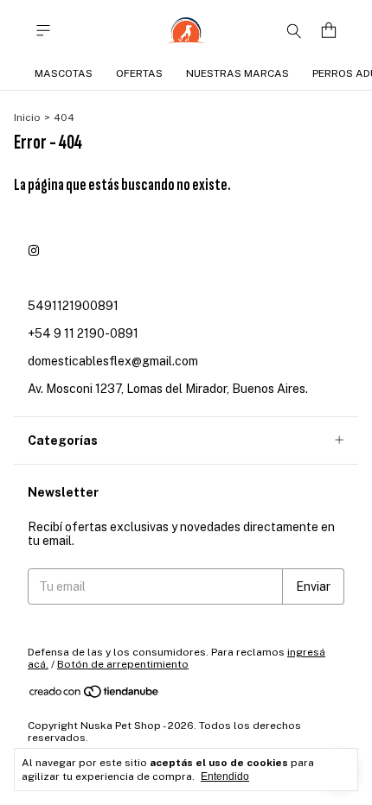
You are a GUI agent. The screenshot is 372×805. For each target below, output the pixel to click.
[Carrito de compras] (328, 31)
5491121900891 (73, 306)
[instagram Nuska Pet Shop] (34, 250)
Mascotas (64, 73)
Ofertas (139, 73)
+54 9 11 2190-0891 (83, 333)
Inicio (27, 117)
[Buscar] (294, 30)
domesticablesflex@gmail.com (113, 361)
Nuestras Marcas (237, 73)
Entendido (225, 776)
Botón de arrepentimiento (123, 664)
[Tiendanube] (95, 695)
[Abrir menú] (43, 31)
